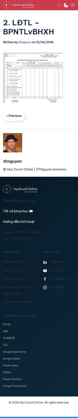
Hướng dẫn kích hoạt (19, 222)
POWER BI (9, 338)
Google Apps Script (14, 351)
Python (7, 372)
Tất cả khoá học (18, 211)
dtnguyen (24, 42)
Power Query (10, 365)
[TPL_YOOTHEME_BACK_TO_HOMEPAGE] (30, 5)
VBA (5, 331)
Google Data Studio (15, 385)
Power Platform (12, 379)
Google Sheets (11, 358)
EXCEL (7, 324)
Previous (15, 116)
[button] (59, 5)
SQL (5, 344)
